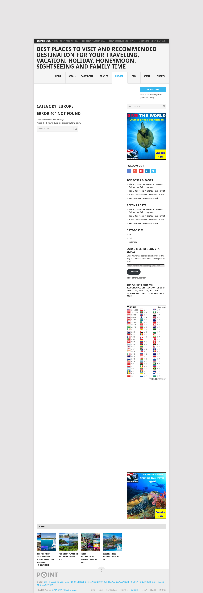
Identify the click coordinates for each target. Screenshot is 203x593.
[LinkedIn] (147, 171)
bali (130, 238)
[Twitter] (153, 171)
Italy (133, 76)
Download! (153, 89)
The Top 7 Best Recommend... (65, 41)
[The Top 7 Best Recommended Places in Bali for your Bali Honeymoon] (46, 542)
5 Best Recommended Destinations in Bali (146, 195)
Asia (70, 76)
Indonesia (133, 242)
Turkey (161, 76)
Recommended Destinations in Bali (143, 198)
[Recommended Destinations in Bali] (112, 542)
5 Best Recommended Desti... (122, 41)
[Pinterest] (141, 171)
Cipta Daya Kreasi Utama (64, 590)
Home (58, 76)
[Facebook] (129, 171)
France (104, 76)
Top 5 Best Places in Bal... (93, 41)
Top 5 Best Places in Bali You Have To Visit (147, 191)
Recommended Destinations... (152, 41)
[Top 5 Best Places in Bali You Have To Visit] (68, 542)
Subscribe (134, 272)
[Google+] (135, 171)
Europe (119, 76)
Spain (146, 76)
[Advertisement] (83, 19)
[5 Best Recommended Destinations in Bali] (90, 542)
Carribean (87, 76)
